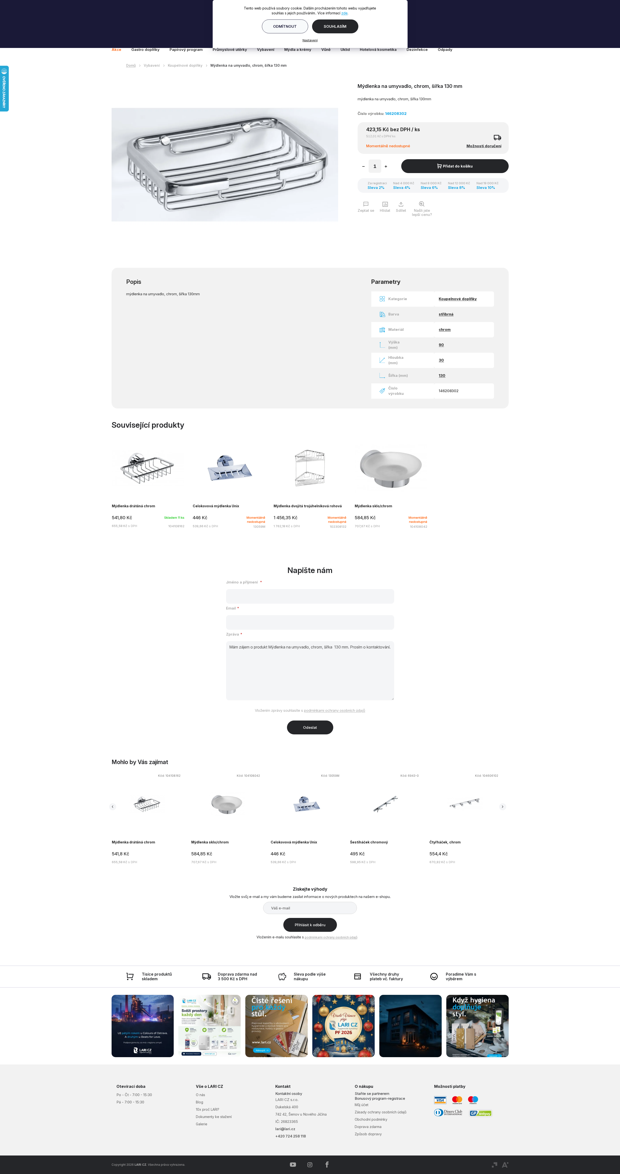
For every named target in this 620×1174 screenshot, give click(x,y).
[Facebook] (327, 1164)
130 (442, 375)
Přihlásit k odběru (310, 925)
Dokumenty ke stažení (214, 1117)
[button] (147, 819)
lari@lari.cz (285, 1129)
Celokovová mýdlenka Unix (294, 842)
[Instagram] (310, 1164)
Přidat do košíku (458, 166)
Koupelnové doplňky (458, 298)
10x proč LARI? (207, 1109)
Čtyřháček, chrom (445, 842)
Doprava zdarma (368, 1127)
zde (344, 13)
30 (441, 360)
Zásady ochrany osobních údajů (380, 1112)
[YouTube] (293, 1164)
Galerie (201, 1124)
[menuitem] (119, 50)
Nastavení (310, 40)
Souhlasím (335, 26)
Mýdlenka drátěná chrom (133, 842)
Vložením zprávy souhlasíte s (310, 710)
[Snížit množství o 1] (363, 167)
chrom (445, 329)
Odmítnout (285, 26)
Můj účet (361, 1105)
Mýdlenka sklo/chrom (210, 842)
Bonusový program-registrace (380, 1098)
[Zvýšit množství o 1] (386, 167)
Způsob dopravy (368, 1134)
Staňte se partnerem (372, 1093)
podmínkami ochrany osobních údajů (334, 710)
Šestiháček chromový (369, 842)
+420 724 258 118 (290, 1136)
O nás (200, 1095)
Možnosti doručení (484, 146)
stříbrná (446, 314)
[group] (151, 818)
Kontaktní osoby (288, 1093)
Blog (199, 1102)
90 (441, 344)
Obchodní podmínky (371, 1119)
